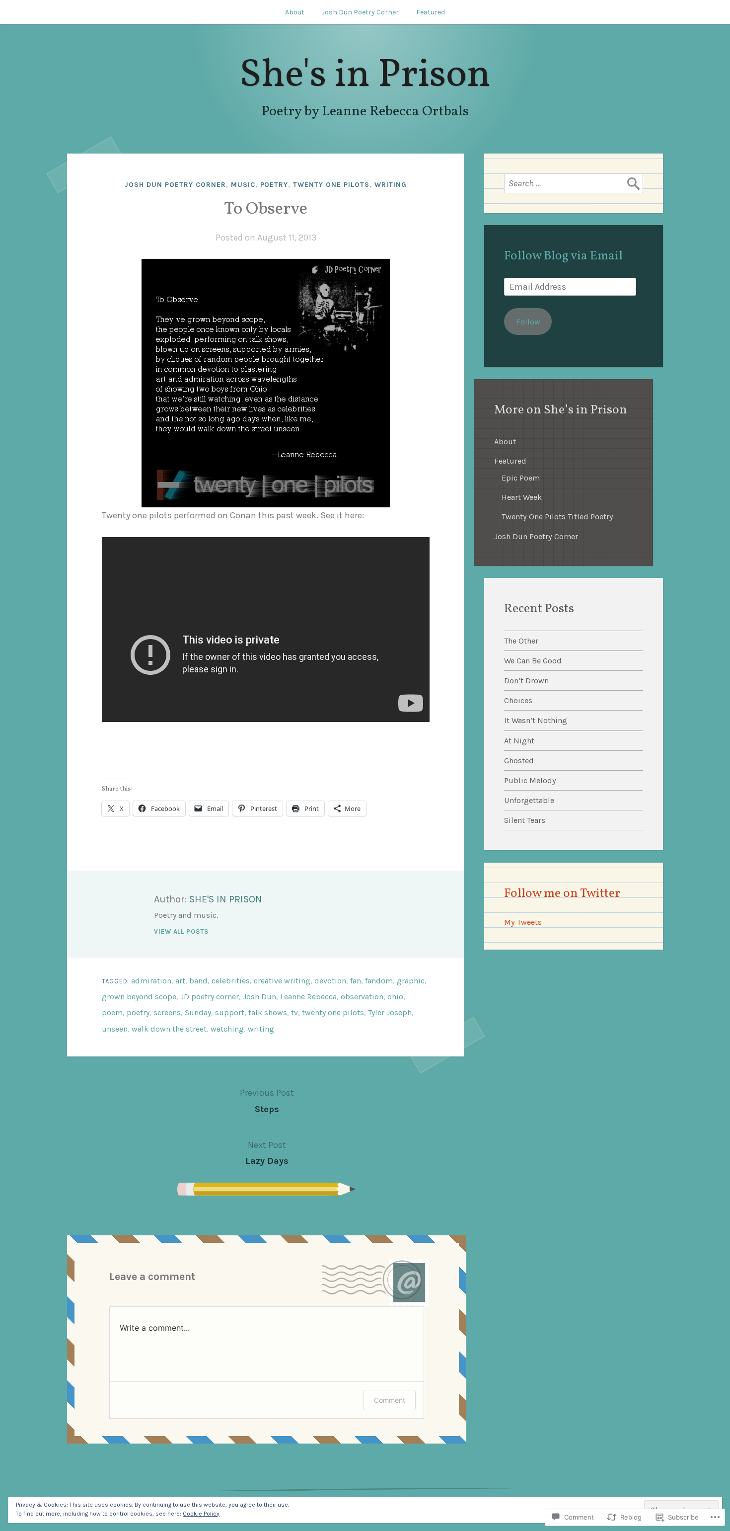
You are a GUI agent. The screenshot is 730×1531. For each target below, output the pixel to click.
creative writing (282, 980)
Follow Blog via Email (563, 256)
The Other (521, 640)
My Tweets (523, 922)
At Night (519, 740)
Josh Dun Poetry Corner (360, 12)
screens (167, 1012)
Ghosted (519, 760)
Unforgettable (529, 800)
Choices (518, 700)
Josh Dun (259, 996)
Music (243, 184)
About (294, 12)
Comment (389, 1400)
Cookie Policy (201, 1513)
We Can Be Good (533, 660)
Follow (528, 321)
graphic (411, 980)
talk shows (267, 1012)
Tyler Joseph (390, 1012)
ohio (395, 996)
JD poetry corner (209, 996)
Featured (430, 12)
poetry (274, 184)
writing (390, 184)
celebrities (231, 980)
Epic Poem (521, 478)
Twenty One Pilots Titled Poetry (557, 516)
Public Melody (530, 780)
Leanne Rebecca (308, 996)
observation (362, 996)
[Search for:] (573, 183)
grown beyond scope (139, 996)
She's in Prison (365, 75)
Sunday (198, 1012)
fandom (379, 980)
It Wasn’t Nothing (535, 720)
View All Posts (181, 931)
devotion (330, 980)
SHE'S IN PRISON (225, 899)
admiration (151, 980)
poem (112, 1012)
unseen (115, 1029)
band (198, 980)
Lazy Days (267, 1152)
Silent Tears (524, 820)
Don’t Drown (526, 680)
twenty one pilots (331, 184)
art (180, 980)
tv (294, 1012)
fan (355, 980)
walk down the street (169, 1029)
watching (227, 1029)
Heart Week (522, 497)
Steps (267, 1100)
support (229, 1012)
